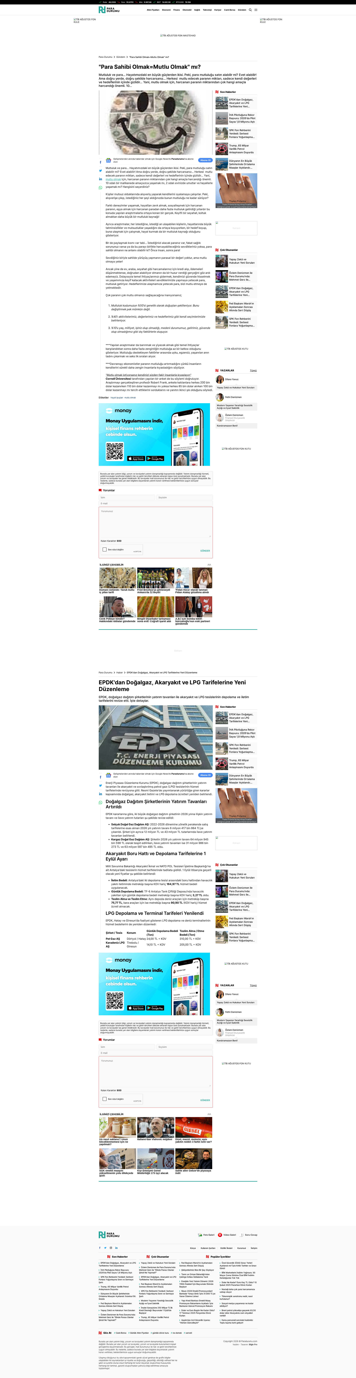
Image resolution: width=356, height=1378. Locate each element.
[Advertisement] (178, 650)
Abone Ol (205, 160)
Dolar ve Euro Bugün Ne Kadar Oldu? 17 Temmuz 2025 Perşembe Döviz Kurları (197, 1313)
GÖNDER (205, 550)
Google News (162, 159)
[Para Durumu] (109, 9)
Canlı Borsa (229, 10)
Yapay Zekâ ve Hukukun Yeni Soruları (235, 387)
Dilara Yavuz (231, 379)
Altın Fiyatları (153, 10)
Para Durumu (105, 57)
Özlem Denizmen (234, 415)
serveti (189, 1333)
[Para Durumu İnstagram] (111, 1248)
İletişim (254, 1248)
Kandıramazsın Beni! (227, 425)
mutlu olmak (113, 179)
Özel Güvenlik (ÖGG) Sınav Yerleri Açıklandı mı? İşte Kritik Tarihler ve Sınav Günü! (238, 1265)
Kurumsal (241, 1248)
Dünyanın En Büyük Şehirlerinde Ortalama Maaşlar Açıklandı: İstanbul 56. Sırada (117, 1296)
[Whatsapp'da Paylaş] (100, 187)
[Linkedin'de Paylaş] (100, 179)
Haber (119, 672)
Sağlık (197, 10)
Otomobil (187, 10)
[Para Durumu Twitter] (105, 1248)
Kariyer (217, 10)
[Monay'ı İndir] (156, 435)
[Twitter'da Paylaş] (100, 170)
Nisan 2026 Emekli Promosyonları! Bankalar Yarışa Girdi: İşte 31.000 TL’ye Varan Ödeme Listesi (197, 1293)
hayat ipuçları (117, 397)
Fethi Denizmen (233, 397)
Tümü (253, 370)
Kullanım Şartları (208, 1248)
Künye (193, 1248)
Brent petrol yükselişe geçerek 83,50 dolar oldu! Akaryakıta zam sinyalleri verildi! (238, 1313)
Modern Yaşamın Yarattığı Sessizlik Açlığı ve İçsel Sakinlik (234, 406)
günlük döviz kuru (161, 1333)
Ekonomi (166, 10)
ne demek (177, 1333)
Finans (176, 10)
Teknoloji (207, 10)
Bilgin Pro (253, 1344)
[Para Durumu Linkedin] (116, 1248)
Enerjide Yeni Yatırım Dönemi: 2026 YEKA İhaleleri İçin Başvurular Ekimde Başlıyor (196, 1284)
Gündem (242, 10)
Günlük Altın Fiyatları (139, 1333)
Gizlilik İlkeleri (226, 1248)
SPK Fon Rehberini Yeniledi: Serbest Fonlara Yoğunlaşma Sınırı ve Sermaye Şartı (116, 1279)
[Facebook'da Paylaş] (100, 162)
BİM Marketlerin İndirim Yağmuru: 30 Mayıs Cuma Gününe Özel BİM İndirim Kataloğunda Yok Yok (237, 1275)
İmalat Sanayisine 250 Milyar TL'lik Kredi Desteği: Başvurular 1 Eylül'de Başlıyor (156, 1310)
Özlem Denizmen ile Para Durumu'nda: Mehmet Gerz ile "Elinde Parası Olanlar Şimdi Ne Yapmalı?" (117, 1317)
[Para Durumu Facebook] (100, 1248)
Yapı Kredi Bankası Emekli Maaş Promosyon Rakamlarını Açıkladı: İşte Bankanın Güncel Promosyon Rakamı (196, 1303)
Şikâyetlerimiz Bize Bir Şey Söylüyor (197, 1270)
